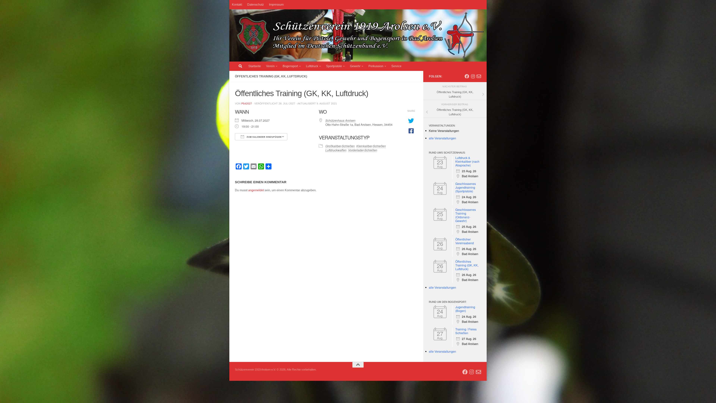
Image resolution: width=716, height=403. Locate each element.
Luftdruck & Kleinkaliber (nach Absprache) (467, 161)
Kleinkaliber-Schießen (371, 146)
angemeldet (256, 190)
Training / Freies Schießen (466, 331)
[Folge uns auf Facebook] (467, 76)
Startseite (254, 66)
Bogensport (290, 66)
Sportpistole (334, 66)
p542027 (246, 103)
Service (396, 66)
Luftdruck (312, 66)
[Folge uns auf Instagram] (473, 76)
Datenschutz (255, 4)
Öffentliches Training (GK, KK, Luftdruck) (466, 265)
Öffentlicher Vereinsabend (464, 241)
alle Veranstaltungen (442, 138)
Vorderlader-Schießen (362, 150)
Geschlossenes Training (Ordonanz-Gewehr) (465, 215)
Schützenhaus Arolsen (340, 120)
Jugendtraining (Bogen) (465, 309)
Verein (270, 66)
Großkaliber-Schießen (340, 146)
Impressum (276, 4)
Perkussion (375, 66)
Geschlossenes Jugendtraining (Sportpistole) (465, 187)
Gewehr (355, 66)
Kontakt (237, 4)
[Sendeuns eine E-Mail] (479, 76)
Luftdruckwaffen (335, 150)
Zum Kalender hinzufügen (264, 136)
